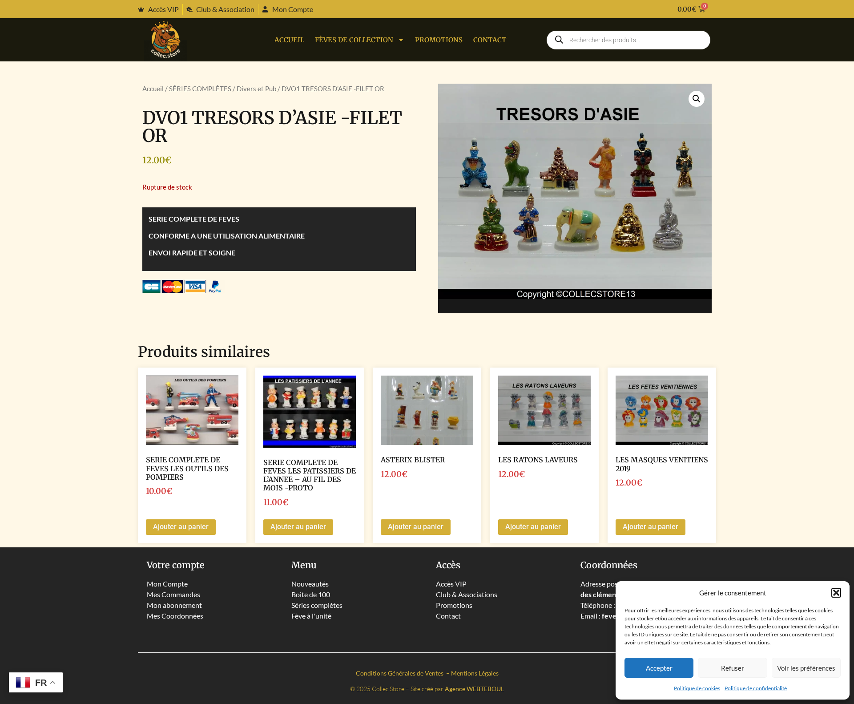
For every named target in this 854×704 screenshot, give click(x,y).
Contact (490, 40)
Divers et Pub (256, 89)
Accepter (659, 668)
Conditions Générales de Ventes (400, 673)
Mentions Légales (475, 673)
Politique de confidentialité (756, 688)
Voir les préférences (806, 668)
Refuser (732, 668)
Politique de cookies (697, 688)
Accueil (289, 40)
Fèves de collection (354, 40)
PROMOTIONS (439, 40)
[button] (836, 592)
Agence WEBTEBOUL (474, 688)
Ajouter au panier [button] (181, 526)
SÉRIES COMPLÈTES (200, 89)
